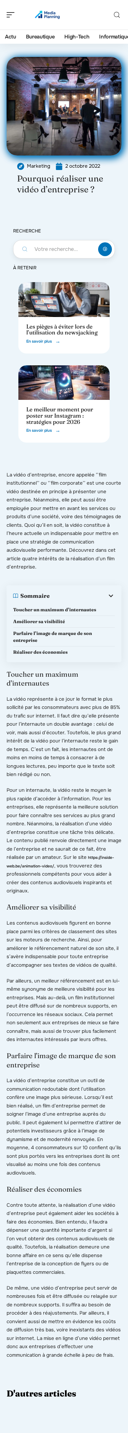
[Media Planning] (47, 15)
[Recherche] (116, 15)
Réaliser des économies (41, 652)
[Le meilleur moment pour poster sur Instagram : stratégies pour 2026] (64, 382)
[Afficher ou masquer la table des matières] (82, 596)
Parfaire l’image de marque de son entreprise (52, 636)
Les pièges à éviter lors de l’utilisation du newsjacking (61, 329)
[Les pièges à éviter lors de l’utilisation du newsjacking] (64, 299)
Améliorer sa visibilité (39, 621)
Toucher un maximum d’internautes (55, 610)
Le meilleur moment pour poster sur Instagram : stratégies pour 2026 (59, 415)
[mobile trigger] (12, 15)
